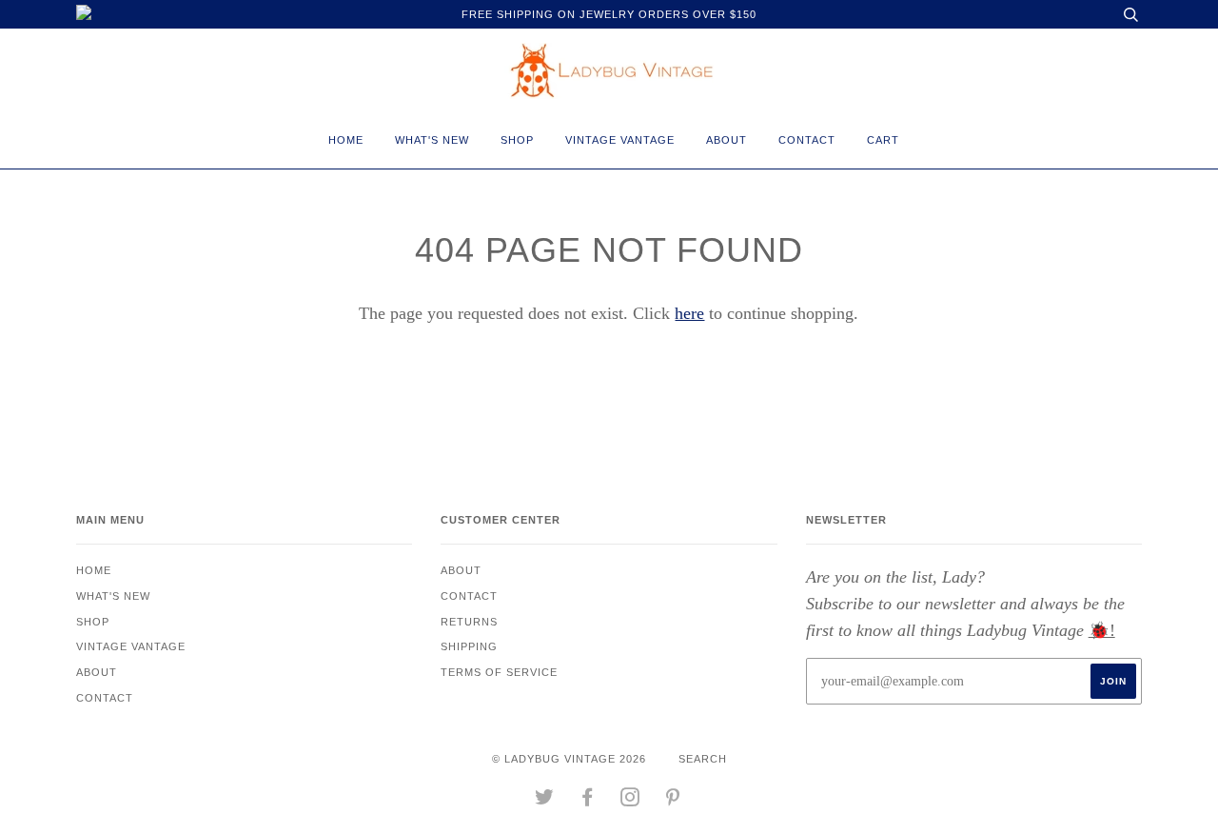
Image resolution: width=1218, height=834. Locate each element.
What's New (432, 140)
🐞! (1102, 630)
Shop (517, 140)
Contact (806, 140)
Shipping (469, 646)
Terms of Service (499, 672)
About (726, 140)
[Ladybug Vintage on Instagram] (630, 800)
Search (702, 758)
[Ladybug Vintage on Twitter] (545, 800)
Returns (469, 621)
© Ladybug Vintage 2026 (569, 758)
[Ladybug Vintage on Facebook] (588, 800)
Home (345, 140)
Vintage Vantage (620, 140)
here (689, 313)
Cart (883, 140)
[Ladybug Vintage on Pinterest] (673, 800)
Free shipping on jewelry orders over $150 (609, 14)
